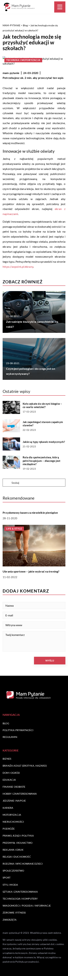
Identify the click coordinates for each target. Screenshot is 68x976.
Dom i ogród (11, 772)
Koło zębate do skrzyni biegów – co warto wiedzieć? (42, 405)
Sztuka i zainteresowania (20, 891)
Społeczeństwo (13, 870)
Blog (6, 723)
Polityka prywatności (18, 730)
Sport (6, 877)
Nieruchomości (13, 821)
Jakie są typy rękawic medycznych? (44, 441)
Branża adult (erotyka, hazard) (25, 765)
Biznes (7, 758)
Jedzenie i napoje (14, 800)
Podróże (9, 828)
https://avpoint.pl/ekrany (18, 266)
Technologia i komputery (20, 898)
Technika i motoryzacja (23, 60)
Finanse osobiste (14, 786)
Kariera (8, 807)
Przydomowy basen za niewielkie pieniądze (30, 512)
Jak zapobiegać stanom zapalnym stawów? (43, 423)
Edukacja (9, 779)
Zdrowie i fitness (14, 912)
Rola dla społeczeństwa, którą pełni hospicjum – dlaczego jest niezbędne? (41, 461)
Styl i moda (10, 884)
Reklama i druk (13, 849)
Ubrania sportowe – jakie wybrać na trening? (31, 571)
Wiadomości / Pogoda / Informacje (27, 905)
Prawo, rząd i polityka (18, 835)
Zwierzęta (10, 919)
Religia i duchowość (17, 856)
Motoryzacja (12, 814)
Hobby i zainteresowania (20, 793)
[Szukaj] (7, 483)
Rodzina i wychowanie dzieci (23, 863)
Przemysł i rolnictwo (17, 842)
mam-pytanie (11, 73)
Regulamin (10, 736)
